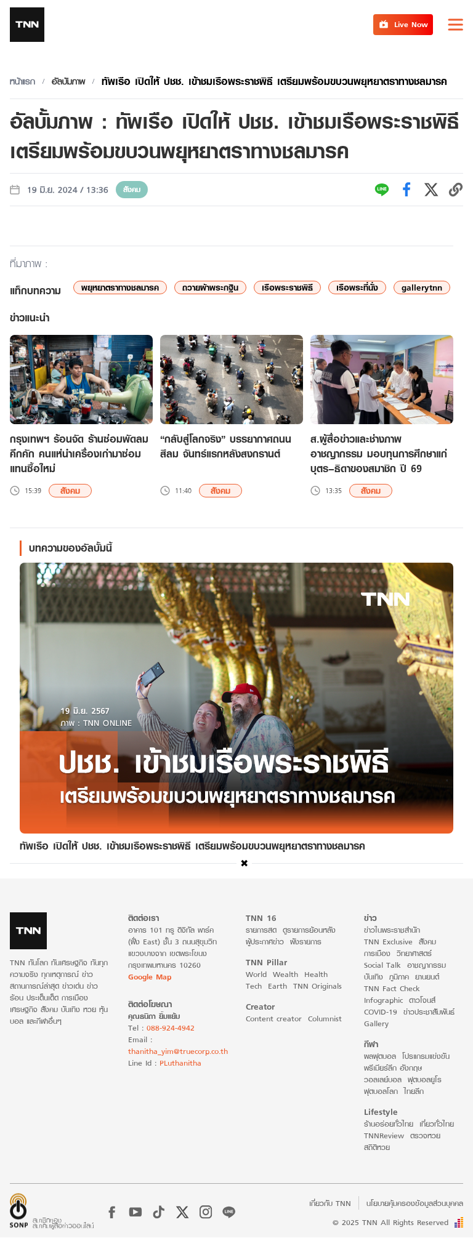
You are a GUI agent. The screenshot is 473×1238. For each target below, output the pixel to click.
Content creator (274, 1018)
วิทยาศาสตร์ (414, 953)
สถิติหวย (377, 1147)
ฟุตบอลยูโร (425, 1079)
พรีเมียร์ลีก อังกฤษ (393, 1068)
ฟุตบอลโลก (381, 1091)
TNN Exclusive (388, 941)
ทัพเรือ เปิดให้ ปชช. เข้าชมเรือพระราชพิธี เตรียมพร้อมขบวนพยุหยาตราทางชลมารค (274, 81)
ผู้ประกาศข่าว (265, 941)
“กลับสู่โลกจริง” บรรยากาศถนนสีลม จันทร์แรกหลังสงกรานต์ (225, 446)
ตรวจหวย (425, 1135)
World (256, 974)
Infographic (383, 1000)
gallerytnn (422, 287)
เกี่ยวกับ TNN (330, 1203)
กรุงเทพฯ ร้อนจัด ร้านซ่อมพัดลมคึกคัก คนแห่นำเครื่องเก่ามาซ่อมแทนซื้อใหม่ (79, 454)
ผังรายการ (305, 941)
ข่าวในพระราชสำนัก (392, 930)
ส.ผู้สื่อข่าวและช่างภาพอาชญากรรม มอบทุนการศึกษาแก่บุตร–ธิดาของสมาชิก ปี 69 (378, 454)
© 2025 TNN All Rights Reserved (390, 1222)
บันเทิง (373, 977)
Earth (277, 986)
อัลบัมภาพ (68, 81)
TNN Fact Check (392, 988)
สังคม (131, 189)
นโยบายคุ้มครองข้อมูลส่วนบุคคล (414, 1203)
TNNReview (384, 1135)
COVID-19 (380, 1012)
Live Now (411, 24)
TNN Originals (317, 986)
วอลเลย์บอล (383, 1079)
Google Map (149, 977)
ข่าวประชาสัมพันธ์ (429, 1012)
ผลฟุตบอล (380, 1056)
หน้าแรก (22, 81)
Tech (254, 986)
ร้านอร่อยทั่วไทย (388, 1124)
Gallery (376, 1023)
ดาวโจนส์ (422, 1000)
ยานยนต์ (427, 977)
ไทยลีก (414, 1091)
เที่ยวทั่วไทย (436, 1124)
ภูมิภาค (399, 977)
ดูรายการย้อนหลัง (309, 930)
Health (316, 974)
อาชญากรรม (426, 965)
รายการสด (261, 930)
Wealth (285, 974)
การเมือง (377, 953)
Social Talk (382, 965)
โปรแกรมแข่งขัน (426, 1056)
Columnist (325, 1018)
